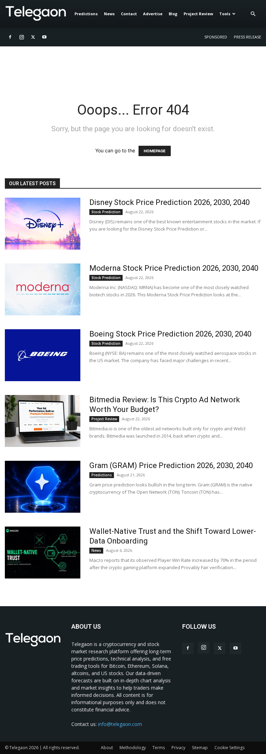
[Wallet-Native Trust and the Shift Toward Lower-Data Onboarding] (42, 552)
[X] (33, 37)
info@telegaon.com (120, 724)
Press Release (247, 36)
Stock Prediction (106, 211)
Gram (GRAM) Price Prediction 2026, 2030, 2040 (171, 465)
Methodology (132, 748)
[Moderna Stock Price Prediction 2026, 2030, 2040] (42, 289)
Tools (224, 13)
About (107, 748)
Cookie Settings (229, 748)
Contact (129, 13)
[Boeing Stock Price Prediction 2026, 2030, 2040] (42, 355)
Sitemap (200, 748)
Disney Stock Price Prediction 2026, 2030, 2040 (169, 202)
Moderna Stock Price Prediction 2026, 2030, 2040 (173, 268)
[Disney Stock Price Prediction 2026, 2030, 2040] (42, 224)
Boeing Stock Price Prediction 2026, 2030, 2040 (170, 334)
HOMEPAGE (155, 151)
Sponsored (215, 36)
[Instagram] (21, 37)
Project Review (198, 13)
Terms (158, 748)
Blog (173, 13)
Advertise (152, 13)
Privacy (178, 748)
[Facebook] (10, 37)
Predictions (86, 13)
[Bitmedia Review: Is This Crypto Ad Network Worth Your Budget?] (42, 421)
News (109, 13)
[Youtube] (44, 37)
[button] (253, 14)
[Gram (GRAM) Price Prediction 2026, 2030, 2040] (42, 487)
